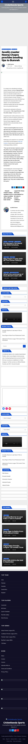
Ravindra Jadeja (5, 614)
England (3, 592)
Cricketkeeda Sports (14, 5)
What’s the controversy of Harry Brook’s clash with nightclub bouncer (13, 275)
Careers (3, 662)
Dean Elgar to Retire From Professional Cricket (13, 335)
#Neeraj (20, 66)
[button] (23, 1)
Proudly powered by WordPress (7, 736)
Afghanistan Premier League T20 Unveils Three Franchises (13, 547)
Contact (3, 659)
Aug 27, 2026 (7, 520)
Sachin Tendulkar (5, 611)
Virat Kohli (3, 605)
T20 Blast (3, 643)
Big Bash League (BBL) (7, 640)
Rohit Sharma (4, 618)
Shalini (14, 520)
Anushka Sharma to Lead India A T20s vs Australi (13, 517)
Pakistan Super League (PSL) (8, 636)
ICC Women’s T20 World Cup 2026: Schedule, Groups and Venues (12, 245)
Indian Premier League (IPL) (8, 630)
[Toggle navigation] (13, 2)
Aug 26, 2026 (7, 549)
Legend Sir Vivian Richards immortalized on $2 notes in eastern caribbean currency (19, 196)
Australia (3, 586)
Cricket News (6, 272)
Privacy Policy (4, 671)
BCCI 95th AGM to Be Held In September (13, 561)
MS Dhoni (3, 608)
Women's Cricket (18, 241)
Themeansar (24, 736)
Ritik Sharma (11, 64)
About (2, 655)
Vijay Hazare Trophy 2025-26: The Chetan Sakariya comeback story (13, 260)
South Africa (4, 589)
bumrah (15, 68)
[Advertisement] (14, 27)
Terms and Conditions (6, 668)
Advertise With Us (5, 665)
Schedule (5, 241)
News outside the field (6, 49)
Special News (14, 49)
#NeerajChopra (10, 68)
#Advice (16, 66)
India (2, 579)
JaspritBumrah (20, 68)
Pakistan (3, 583)
